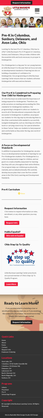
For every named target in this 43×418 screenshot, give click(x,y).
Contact (4, 347)
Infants (4, 387)
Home (4, 340)
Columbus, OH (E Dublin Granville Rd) (14, 364)
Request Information (22, 3)
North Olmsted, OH (8, 373)
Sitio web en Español (14, 236)
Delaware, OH (6, 368)
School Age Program (9, 394)
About (4, 343)
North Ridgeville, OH (9, 375)
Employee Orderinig (8, 352)
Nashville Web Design (17, 415)
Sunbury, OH (6, 378)
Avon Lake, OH (7, 361)
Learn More (11, 284)
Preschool (5, 390)
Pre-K (4, 392)
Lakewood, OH (7, 371)
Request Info (12, 223)
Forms (4, 345)
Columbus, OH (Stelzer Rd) (11, 366)
